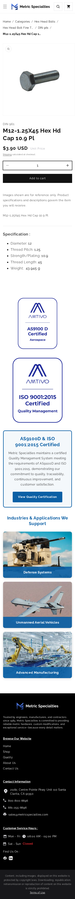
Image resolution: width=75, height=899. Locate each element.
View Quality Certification (37, 497)
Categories (22, 21)
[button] (5, 6)
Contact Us (10, 768)
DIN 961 (43, 27)
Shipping (7, 154)
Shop (6, 751)
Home (7, 21)
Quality (8, 757)
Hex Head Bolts (44, 21)
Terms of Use (37, 892)
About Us (9, 762)
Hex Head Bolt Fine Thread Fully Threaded (18, 27)
